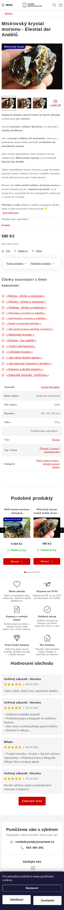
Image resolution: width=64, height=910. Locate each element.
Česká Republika (50, 387)
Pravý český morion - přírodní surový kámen (48, 463)
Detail (15, 561)
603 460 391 (35, 847)
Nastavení (32, 888)
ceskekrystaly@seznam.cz (34, 841)
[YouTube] (33, 868)
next (61, 530)
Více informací (10, 212)
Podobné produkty (41, 263)
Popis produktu (15, 263)
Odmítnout (16, 899)
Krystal (56, 439)
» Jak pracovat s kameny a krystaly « (29, 363)
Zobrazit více (32, 801)
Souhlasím (47, 900)
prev (2, 530)
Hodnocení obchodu (32, 663)
